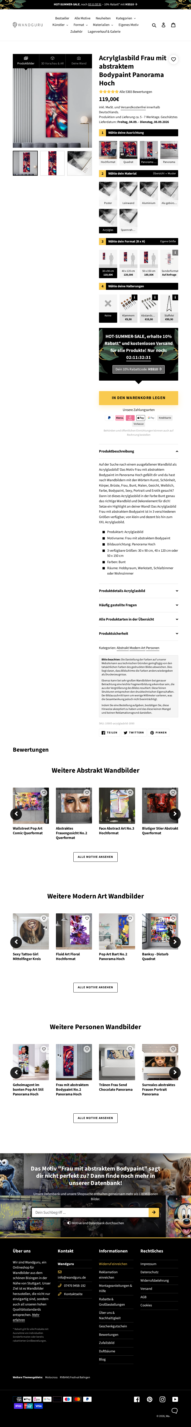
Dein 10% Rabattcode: (137, 369)
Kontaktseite (73, 1294)
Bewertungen (108, 1334)
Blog (102, 1359)
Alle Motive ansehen (95, 857)
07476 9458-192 (74, 1285)
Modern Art (137, 647)
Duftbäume (107, 1351)
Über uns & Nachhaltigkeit (110, 1315)
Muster (172, 173)
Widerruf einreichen (113, 1264)
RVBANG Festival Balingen (75, 1377)
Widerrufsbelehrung (154, 1280)
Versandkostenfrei (133, 107)
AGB (143, 1297)
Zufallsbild (106, 1342)
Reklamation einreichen (108, 1275)
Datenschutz (149, 1272)
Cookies (146, 1305)
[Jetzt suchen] (154, 1212)
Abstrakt (123, 647)
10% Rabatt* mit (119, 4)
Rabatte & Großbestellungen (112, 1302)
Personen (152, 647)
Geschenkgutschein (113, 1326)
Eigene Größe (168, 241)
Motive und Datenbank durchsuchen (97, 1223)
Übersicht (158, 173)
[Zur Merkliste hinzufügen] (173, 59)
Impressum (148, 1264)
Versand (146, 1288)
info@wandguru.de (72, 1277)
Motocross (51, 1377)
